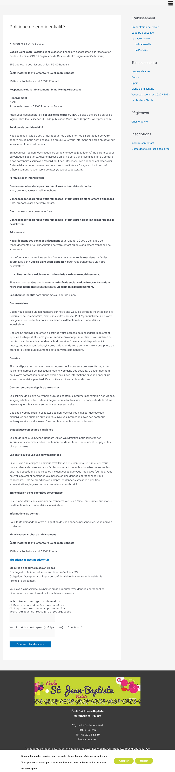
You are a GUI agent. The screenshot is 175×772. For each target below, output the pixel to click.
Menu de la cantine (142, 88)
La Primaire (142, 50)
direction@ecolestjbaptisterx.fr (29, 559)
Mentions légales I (70, 748)
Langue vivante (140, 71)
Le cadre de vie (140, 38)
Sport (134, 83)
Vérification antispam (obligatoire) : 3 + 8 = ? (46, 627)
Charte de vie (139, 121)
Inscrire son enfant (142, 143)
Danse (135, 77)
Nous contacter (87, 739)
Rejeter (144, 760)
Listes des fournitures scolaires (150, 148)
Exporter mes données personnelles (38, 605)
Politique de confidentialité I (42, 748)
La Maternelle (143, 44)
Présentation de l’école (145, 27)
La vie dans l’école (142, 100)
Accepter (124, 760)
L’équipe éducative (142, 32)
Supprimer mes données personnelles (39, 608)
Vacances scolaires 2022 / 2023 (150, 94)
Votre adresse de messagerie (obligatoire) (41, 611)
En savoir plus (29, 768)
